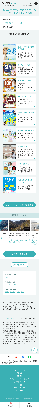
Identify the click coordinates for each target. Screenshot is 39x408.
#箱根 (33, 240)
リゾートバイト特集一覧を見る (19, 204)
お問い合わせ (19, 391)
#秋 (19, 242)
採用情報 (19, 385)
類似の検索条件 (18, 265)
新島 (22, 292)
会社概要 (19, 373)
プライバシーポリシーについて (19, 379)
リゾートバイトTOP (9, 318)
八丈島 (7, 292)
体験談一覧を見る (19, 254)
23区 (18, 292)
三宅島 (6, 23)
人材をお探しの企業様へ (19, 388)
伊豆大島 (12, 292)
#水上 (10, 240)
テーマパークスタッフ (18, 23)
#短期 (15, 242)
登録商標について (19, 382)
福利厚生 (19, 376)
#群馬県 (16, 240)
